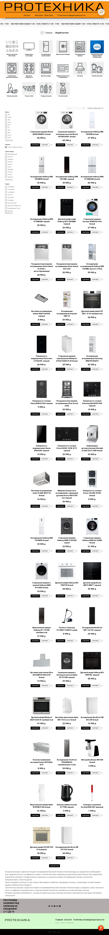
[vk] (57, 906)
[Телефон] (52, 906)
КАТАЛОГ (68, 920)
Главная (48, 33)
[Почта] (54, 906)
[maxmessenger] (60, 906)
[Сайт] (49, 906)
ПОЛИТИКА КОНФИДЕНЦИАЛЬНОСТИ (88, 920)
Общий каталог (62, 33)
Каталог (27, 15)
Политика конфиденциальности (71, 15)
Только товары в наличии (15, 147)
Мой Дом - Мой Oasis (44, 15)
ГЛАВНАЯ (59, 920)
